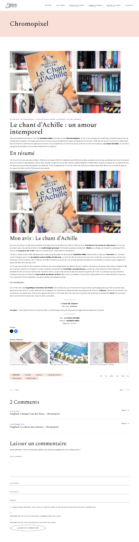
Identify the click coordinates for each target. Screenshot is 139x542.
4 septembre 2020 (17, 424)
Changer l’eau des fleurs (59, 365)
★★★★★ (15, 375)
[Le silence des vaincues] (29, 353)
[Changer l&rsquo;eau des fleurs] (69, 353)
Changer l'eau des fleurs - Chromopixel (40, 414)
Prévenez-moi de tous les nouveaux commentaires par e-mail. (35, 516)
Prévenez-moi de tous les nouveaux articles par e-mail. (33, 522)
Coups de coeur (42, 119)
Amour (39, 375)
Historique (60, 119)
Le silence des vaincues (19, 365)
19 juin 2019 (14, 119)
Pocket (73, 323)
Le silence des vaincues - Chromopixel (39, 427)
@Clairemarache (41, 144)
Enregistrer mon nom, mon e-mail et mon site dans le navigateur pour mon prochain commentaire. (54, 507)
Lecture (69, 119)
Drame (52, 119)
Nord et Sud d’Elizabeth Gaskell (102, 365)
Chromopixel (28, 119)
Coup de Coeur (54, 375)
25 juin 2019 (14, 411)
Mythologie (31, 378)
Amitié (28, 375)
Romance (77, 119)
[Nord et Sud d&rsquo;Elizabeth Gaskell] (109, 353)
